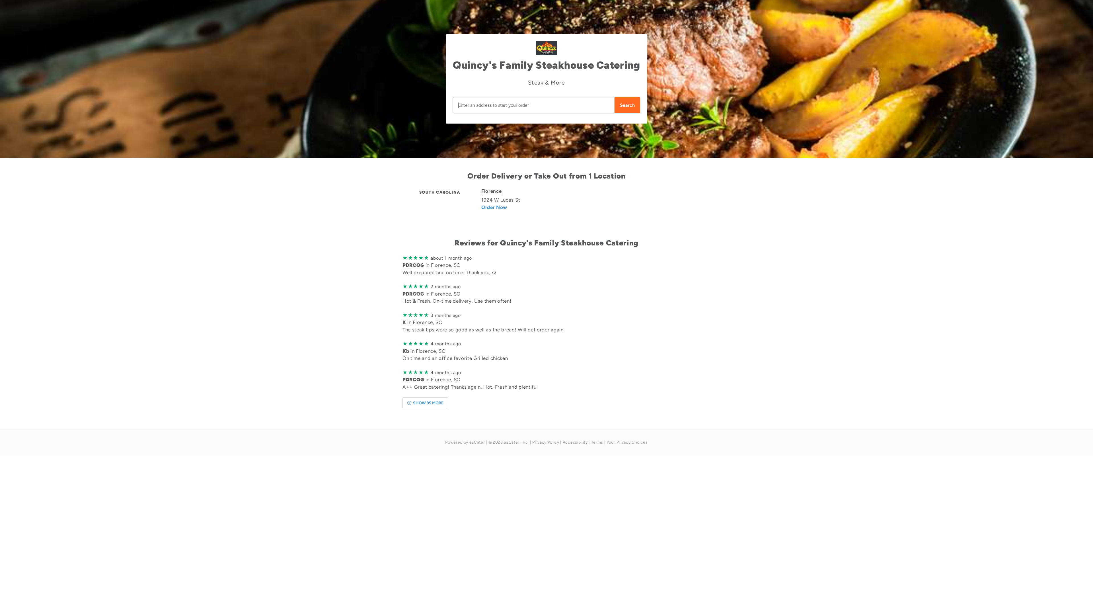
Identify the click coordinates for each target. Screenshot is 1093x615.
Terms (597, 442)
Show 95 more (427, 403)
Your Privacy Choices (627, 442)
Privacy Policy (545, 442)
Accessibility (575, 442)
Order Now (494, 207)
